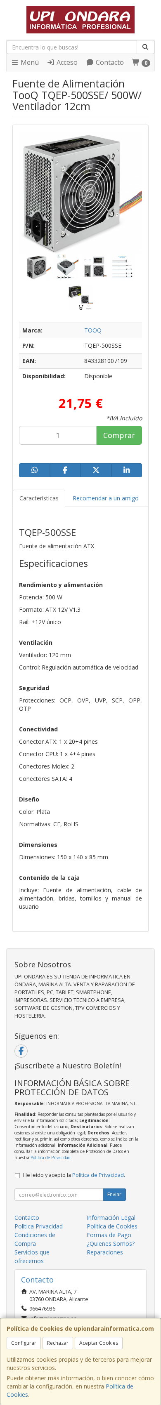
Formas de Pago (109, 1235)
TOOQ (93, 330)
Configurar (23, 1342)
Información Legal (111, 1217)
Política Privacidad (38, 1226)
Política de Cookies (112, 1226)
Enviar (114, 1194)
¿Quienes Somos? (111, 1243)
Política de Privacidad (51, 1157)
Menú (29, 62)
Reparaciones (105, 1252)
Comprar (119, 435)
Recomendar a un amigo (106, 498)
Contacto (109, 62)
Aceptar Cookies (98, 1342)
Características (39, 498)
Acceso (66, 62)
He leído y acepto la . (74, 1175)
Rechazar (58, 1342)
